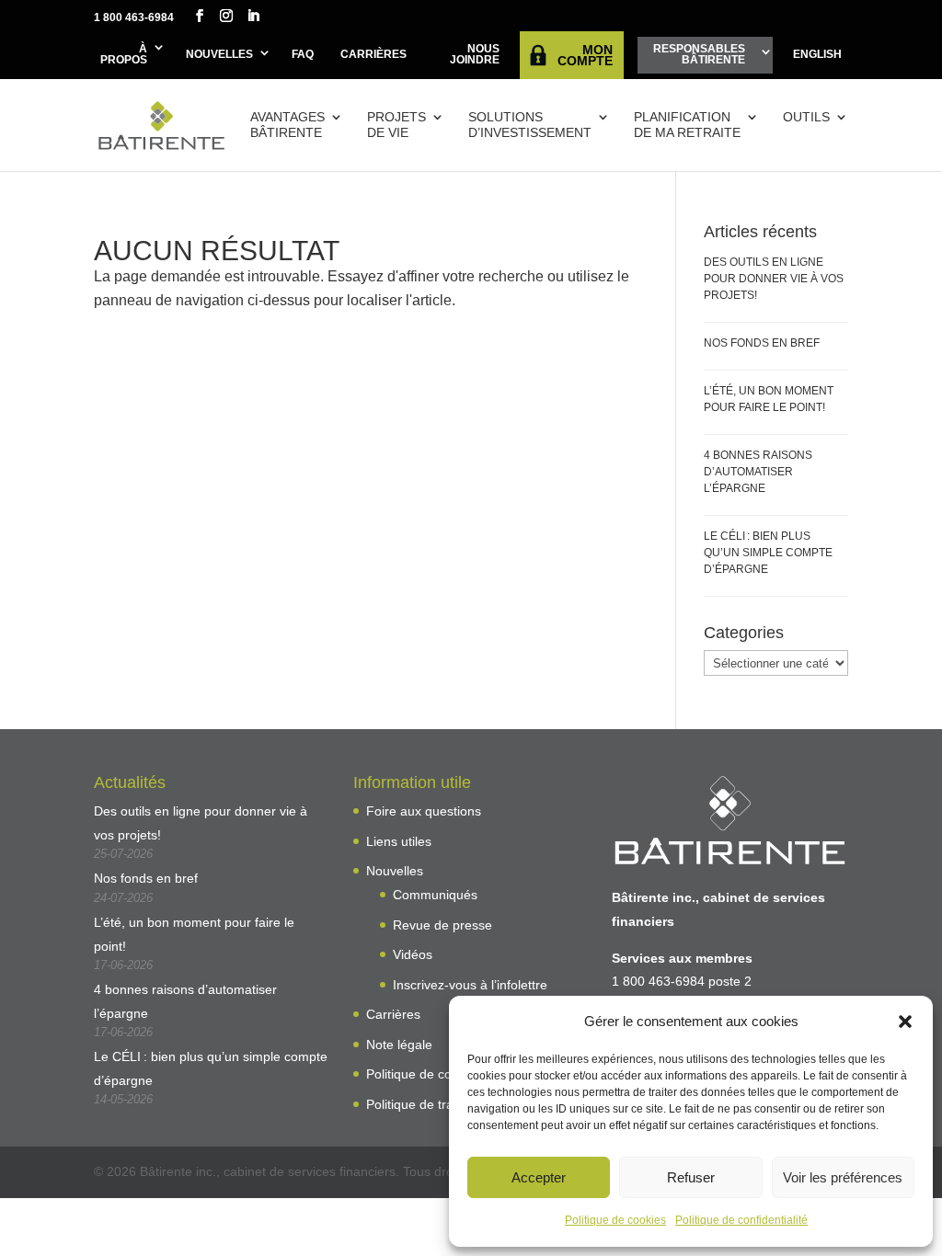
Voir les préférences (842, 1177)
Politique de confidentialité (741, 1220)
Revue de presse (442, 925)
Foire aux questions (423, 811)
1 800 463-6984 (134, 17)
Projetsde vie (396, 124)
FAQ (303, 54)
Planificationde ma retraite (687, 124)
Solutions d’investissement (530, 124)
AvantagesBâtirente (287, 124)
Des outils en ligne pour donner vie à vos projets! (774, 279)
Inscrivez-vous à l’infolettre (470, 984)
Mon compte (585, 55)
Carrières (373, 54)
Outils (806, 116)
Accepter (538, 1177)
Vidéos (412, 954)
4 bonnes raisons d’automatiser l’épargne (758, 472)
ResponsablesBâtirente (699, 54)
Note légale (399, 1044)
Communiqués (435, 894)
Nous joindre (475, 54)
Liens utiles (398, 841)
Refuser (691, 1177)
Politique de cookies (615, 1220)
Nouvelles (219, 54)
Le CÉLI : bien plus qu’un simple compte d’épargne (768, 553)
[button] (905, 1021)
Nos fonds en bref (762, 343)
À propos (123, 54)
